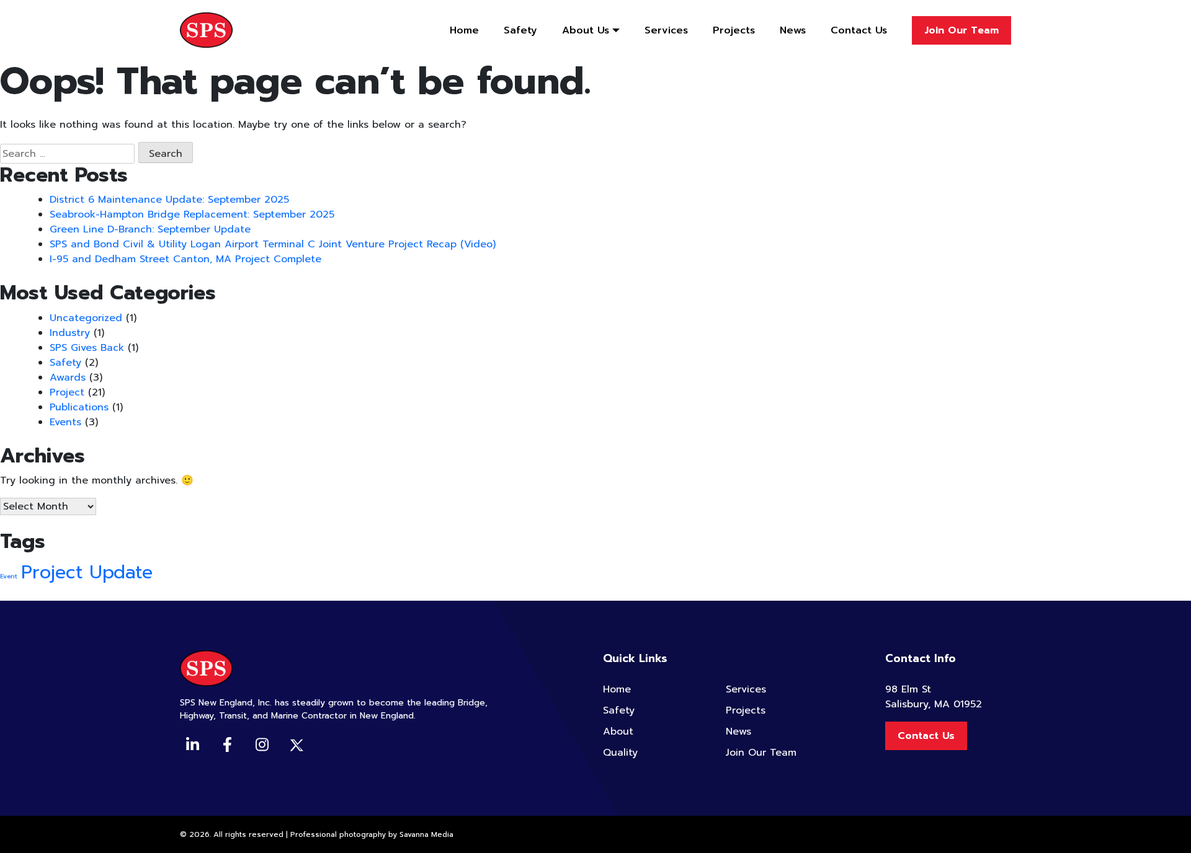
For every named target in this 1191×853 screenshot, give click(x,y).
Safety (520, 30)
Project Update (87, 572)
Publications (79, 407)
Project (67, 392)
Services (666, 30)
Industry (70, 332)
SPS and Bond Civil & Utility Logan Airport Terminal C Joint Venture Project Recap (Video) (273, 244)
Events (65, 422)
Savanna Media (426, 834)
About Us (585, 30)
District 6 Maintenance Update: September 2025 (169, 199)
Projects (734, 30)
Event (8, 576)
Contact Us (859, 30)
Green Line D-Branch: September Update (150, 229)
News (793, 30)
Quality (620, 752)
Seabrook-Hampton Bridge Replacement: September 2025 (192, 214)
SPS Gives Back (87, 347)
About (618, 731)
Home (464, 30)
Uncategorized (86, 318)
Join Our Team (961, 30)
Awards (68, 377)
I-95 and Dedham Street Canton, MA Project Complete (185, 259)
